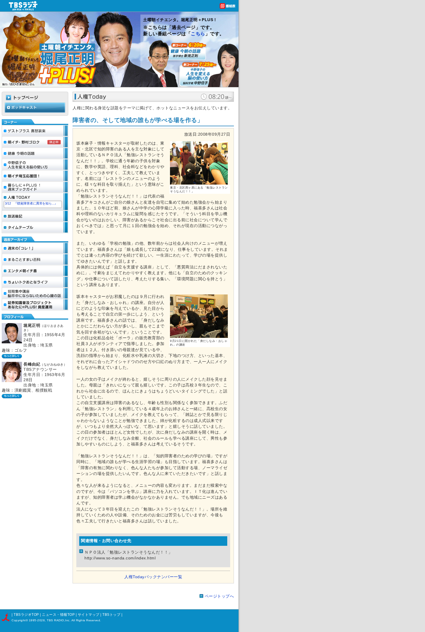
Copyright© (20, 620)
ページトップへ (219, 596)
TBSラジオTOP (26, 615)
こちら (198, 33)
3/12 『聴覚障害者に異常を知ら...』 (31, 203)
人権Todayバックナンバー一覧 (153, 577)
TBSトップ (111, 615)
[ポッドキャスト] (35, 111)
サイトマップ (89, 615)
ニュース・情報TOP (58, 615)
